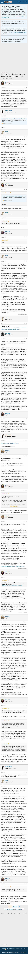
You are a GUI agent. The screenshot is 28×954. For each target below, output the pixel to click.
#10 (26, 418)
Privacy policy (19, 948)
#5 (26, 218)
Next (14, 906)
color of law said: (5, 192)
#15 (26, 577)
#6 (26, 237)
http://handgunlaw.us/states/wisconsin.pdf (12, 566)
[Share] (25, 88)
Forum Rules (14, 38)
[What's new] (23, 1)
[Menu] (2, 2)
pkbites (3, 78)
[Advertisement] (14, 57)
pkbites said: (5, 221)
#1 (26, 87)
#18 (26, 772)
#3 (26, 137)
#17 (26, 705)
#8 (26, 323)
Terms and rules (11, 948)
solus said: (4, 240)
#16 (26, 622)
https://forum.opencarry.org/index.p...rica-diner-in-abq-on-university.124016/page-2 (14, 328)
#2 (26, 116)
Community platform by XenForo (13, 952)
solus (6, 131)
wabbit (7, 450)
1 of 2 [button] (9, 906)
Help (24, 948)
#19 (26, 786)
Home (2, 949)
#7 (26, 261)
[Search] (26, 1)
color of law (8, 110)
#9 (26, 338)
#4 (26, 189)
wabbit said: (4, 493)
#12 (26, 456)
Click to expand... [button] (14, 506)
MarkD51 (8, 333)
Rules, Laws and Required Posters (10, 443)
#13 (26, 490)
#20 (26, 884)
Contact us (3, 948)
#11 (26, 440)
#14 (26, 521)
